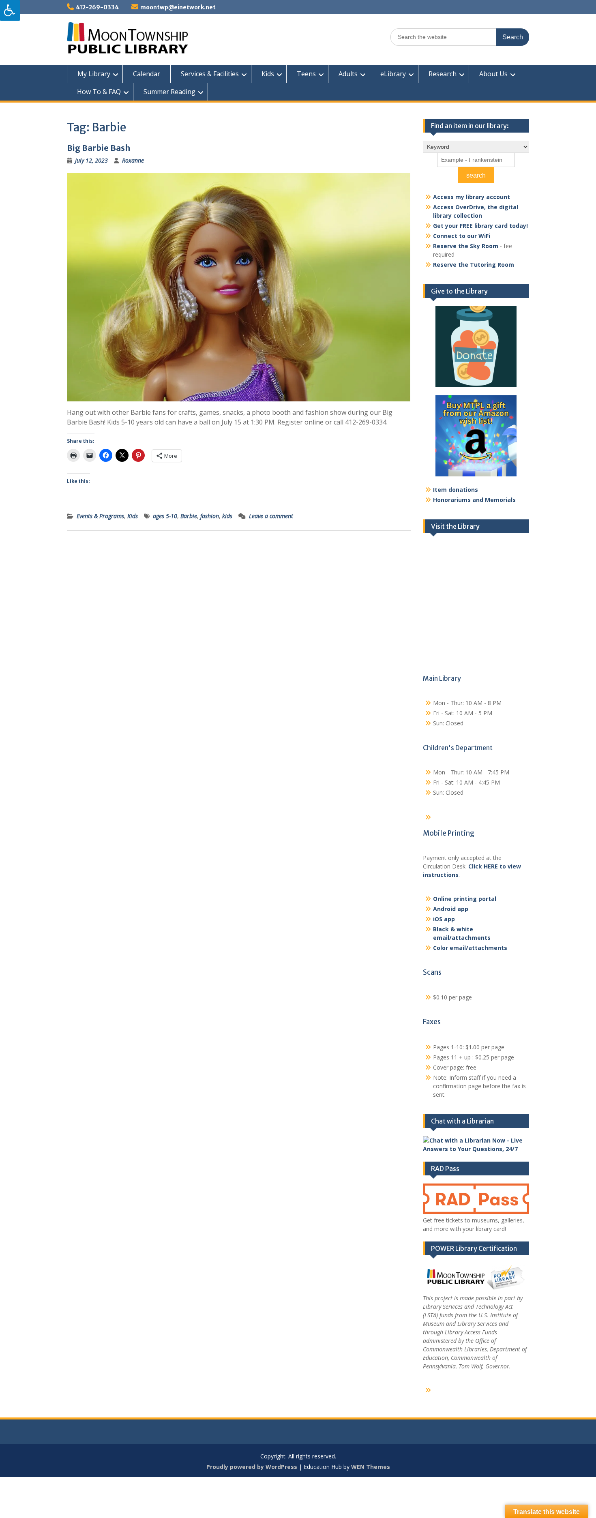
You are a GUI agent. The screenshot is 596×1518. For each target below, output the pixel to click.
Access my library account (471, 197)
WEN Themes (370, 1467)
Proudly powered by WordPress (251, 1467)
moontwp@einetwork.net (178, 7)
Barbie (188, 516)
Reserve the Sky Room (465, 246)
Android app (450, 909)
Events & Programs (100, 516)
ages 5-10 (165, 516)
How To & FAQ (99, 91)
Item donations (455, 489)
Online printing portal (464, 899)
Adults (348, 73)
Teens (306, 73)
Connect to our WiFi (461, 236)
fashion (209, 516)
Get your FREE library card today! (480, 225)
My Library (93, 73)
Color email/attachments (470, 948)
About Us (493, 73)
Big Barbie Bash (98, 148)
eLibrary (393, 73)
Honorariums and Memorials (474, 500)
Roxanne (133, 160)
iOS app (444, 919)
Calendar (146, 73)
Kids (268, 73)
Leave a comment (271, 516)
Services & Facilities (210, 73)
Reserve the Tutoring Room (473, 264)
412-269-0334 (97, 7)
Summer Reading (169, 91)
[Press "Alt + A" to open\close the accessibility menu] (10, 10)
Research (443, 73)
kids (227, 516)
